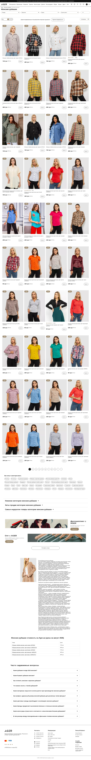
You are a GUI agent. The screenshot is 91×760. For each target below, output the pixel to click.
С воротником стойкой (49, 485)
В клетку (7, 478)
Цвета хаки (24, 485)
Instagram (38, 743)
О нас (49, 741)
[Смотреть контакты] (71, 4)
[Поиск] (83, 4)
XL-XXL (9, 64)
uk (89, 4)
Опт (68, 4)
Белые (70, 478)
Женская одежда (7, 7)
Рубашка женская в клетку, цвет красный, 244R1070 (24, 652)
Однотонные (60, 485)
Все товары (50, 736)
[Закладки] (74, 4)
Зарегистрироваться (57, 19)
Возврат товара (78, 746)
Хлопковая (63, 478)
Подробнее (74, 529)
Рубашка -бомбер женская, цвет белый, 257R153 (23, 650)
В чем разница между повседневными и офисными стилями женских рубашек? (38, 716)
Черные (31, 485)
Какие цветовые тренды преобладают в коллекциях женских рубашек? (36, 701)
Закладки (77, 736)
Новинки (25, 4)
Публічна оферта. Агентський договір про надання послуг (56, 748)
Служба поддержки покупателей (79, 750)
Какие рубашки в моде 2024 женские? (25, 670)
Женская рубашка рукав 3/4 (52, 478)
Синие (18, 485)
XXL (75, 66)
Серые (13, 485)
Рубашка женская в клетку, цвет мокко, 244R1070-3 (24, 654)
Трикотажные (23, 488)
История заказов (78, 734)
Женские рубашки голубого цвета (35, 482)
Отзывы (49, 739)
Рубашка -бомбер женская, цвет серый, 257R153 (23, 645)
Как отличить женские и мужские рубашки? (27, 680)
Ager (2, 7)
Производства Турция (80, 488)
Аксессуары (37, 4)
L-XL (13, 64)
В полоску (13, 478)
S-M (6, 64)
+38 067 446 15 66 (39, 733)
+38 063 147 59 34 (39, 736)
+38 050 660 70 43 (39, 734)
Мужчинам (19, 4)
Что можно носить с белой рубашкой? (25, 685)
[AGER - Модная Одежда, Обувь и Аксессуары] (4, 4)
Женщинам (12, 4)
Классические (69, 488)
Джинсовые (15, 488)
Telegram (38, 745)
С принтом (67, 485)
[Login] (77, 4)
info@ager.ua (38, 738)
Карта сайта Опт (51, 734)
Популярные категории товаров (54, 738)
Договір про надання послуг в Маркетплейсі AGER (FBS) (57, 745)
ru (86, 4)
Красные (80, 482)
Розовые (7, 485)
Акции (59, 4)
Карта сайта (50, 733)
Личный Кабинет (78, 733)
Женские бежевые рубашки (11, 482)
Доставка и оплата (79, 748)
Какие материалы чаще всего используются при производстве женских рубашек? (39, 691)
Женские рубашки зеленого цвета (59, 482)
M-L (3, 64)
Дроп (64, 4)
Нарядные (60, 488)
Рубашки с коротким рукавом (37, 478)
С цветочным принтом (77, 485)
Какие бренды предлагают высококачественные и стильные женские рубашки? (38, 706)
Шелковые (31, 488)
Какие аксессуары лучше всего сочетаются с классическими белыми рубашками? (39, 711)
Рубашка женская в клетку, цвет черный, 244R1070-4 (24, 647)
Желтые (47, 482)
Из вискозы (7, 488)
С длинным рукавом (23, 478)
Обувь (55, 4)
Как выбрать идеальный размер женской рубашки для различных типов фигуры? (39, 696)
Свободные (47, 488)
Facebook (38, 741)
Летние (54, 488)
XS (25, 199)
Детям (43, 4)
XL (31, 65)
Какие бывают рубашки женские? (24, 675)
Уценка (31, 4)
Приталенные (39, 488)
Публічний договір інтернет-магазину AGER (57, 743)
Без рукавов (38, 485)
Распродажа (49, 4)
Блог (49, 750)
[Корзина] (80, 4)
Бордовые (22, 482)
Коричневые (73, 482)
